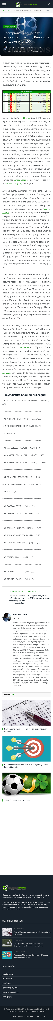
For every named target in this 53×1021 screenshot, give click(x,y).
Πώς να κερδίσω (17, 1016)
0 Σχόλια (26, 51)
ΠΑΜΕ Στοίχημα (13, 183)
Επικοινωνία (7, 979)
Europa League (21, 180)
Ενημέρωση (6, 983)
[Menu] (4, 4)
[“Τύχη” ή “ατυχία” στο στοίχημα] (26, 784)
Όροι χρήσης (7, 996)
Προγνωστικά (10, 27)
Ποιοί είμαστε (7, 974)
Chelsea (26, 118)
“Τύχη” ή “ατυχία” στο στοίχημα (17, 800)
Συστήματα (40, 1016)
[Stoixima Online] (26, 4)
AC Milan (6, 373)
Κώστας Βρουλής (18, 48)
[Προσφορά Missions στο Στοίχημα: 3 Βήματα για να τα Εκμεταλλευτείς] (26, 748)
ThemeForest (12, 1011)
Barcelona (24, 347)
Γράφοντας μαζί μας (9, 988)
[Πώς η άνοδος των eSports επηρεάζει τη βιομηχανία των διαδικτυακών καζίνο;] (7, 943)
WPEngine (34, 1011)
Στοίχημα (29, 1016)
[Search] (49, 4)
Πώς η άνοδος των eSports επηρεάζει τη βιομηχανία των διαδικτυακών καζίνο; (29, 944)
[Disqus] (26, 837)
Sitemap (42, 1011)
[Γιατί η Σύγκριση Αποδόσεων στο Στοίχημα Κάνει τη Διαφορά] (26, 713)
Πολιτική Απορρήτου (10, 992)
